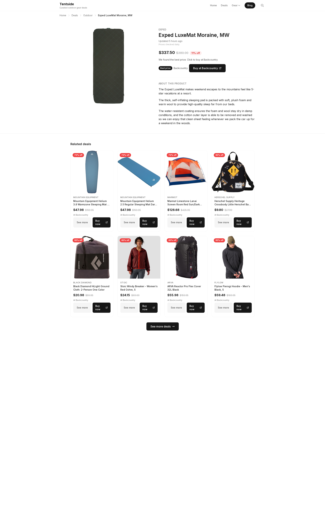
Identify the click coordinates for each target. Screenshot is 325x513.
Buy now (97, 222)
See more (82, 222)
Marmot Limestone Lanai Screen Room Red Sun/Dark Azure (183, 204)
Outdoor (88, 15)
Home (213, 5)
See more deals (160, 326)
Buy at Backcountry (205, 68)
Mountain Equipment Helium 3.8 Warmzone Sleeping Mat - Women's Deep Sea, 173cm (91, 204)
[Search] (262, 5)
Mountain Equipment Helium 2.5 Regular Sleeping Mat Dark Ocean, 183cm (138, 204)
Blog (250, 5)
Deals (224, 5)
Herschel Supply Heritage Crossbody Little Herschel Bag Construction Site (232, 204)
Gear (234, 5)
